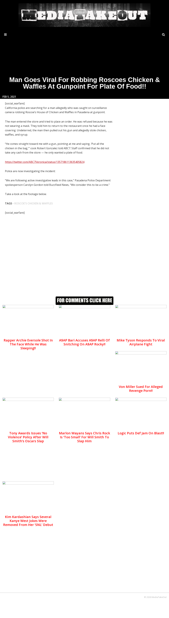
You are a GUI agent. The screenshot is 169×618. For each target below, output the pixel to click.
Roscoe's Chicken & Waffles (33, 203)
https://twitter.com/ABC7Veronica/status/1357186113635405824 (44, 162)
